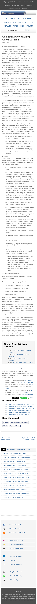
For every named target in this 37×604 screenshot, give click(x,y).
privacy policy (10, 598)
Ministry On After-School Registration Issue (16, 473)
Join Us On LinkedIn (16, 556)
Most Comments (11, 450)
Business (12, 19)
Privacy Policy (14, 580)
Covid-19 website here (27, 394)
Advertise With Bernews (16, 548)
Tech (31, 22)
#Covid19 (6, 422)
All (7, 19)
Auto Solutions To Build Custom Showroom (16, 465)
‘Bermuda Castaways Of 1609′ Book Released (17, 457)
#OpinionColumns (15, 426)
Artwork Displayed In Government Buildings (16, 489)
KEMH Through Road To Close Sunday (15, 485)
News (14, 22)
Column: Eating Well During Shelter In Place (18, 412)
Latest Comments (21, 450)
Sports (20, 22)
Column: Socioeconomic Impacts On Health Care (20, 404)
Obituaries (7, 26)
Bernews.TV (25, 9)
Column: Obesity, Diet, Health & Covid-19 (17, 414)
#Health (5, 426)
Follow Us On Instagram (16, 540)
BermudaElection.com (14, 9)
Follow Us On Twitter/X (15, 529)
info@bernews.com (8, 596)
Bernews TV (13, 560)
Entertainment (27, 19)
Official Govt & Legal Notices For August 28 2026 (17, 493)
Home (19, 2)
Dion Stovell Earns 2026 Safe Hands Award (16, 481)
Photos (15, 26)
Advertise (25, 2)
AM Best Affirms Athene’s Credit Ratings (15, 453)
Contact (32, 2)
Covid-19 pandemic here (27, 382)
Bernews (18, 591)
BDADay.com (15, 5)
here (31, 384)
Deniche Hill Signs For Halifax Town (14, 497)
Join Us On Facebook (15, 525)
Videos (22, 26)
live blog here (28, 380)
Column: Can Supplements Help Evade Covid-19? (20, 408)
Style (26, 22)
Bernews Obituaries (15, 564)
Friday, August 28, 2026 (9, 2)
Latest (3, 450)
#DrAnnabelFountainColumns (19, 422)
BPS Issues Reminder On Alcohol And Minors (16, 469)
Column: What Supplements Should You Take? (19, 406)
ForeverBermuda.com (26, 5)
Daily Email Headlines (16, 572)
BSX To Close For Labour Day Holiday (14, 461)
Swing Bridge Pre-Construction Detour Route (16, 477)
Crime (19, 19)
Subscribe (7, 5)
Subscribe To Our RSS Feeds (17, 533)
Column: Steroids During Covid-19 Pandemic (18, 410)
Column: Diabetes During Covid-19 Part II (16, 38)
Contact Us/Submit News (17, 544)
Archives (29, 450)
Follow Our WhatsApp (16, 576)
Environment (7, 22)
